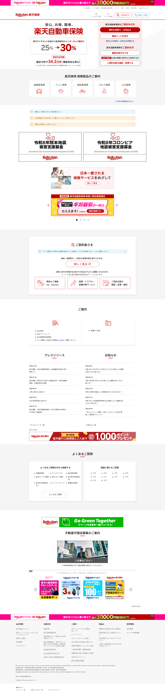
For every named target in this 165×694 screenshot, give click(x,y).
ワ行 (105, 480)
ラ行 (94, 480)
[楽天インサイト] (92, 587)
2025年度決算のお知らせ (38, 401)
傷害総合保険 (72, 483)
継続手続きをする (120, 52)
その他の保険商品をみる (124, 101)
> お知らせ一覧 (90, 425)
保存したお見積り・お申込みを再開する (120, 41)
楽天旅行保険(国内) (73, 478)
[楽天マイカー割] (70, 587)
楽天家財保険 (72, 473)
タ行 (126, 473)
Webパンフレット (43, 334)
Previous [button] (35, 589)
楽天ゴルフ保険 (57, 477)
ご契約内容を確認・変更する (120, 62)
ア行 (94, 473)
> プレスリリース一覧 (36, 425)
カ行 (105, 473)
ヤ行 (126, 477)
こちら (60, 340)
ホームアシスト (57, 473)
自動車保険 (40, 473)
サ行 (115, 473)
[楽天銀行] (114, 587)
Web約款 (40, 331)
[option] (49, 587)
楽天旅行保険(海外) (42, 484)
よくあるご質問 (55, 494)
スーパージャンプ (58, 483)
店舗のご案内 (95, 330)
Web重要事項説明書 (44, 337)
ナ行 (94, 477)
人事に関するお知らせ (37, 392)
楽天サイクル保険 (42, 477)
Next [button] (130, 589)
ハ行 (105, 477)
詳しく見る (80, 264)
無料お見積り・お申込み (120, 29)
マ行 (115, 477)
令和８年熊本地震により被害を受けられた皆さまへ (103, 392)
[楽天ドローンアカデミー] (49, 587)
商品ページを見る (120, 35)
